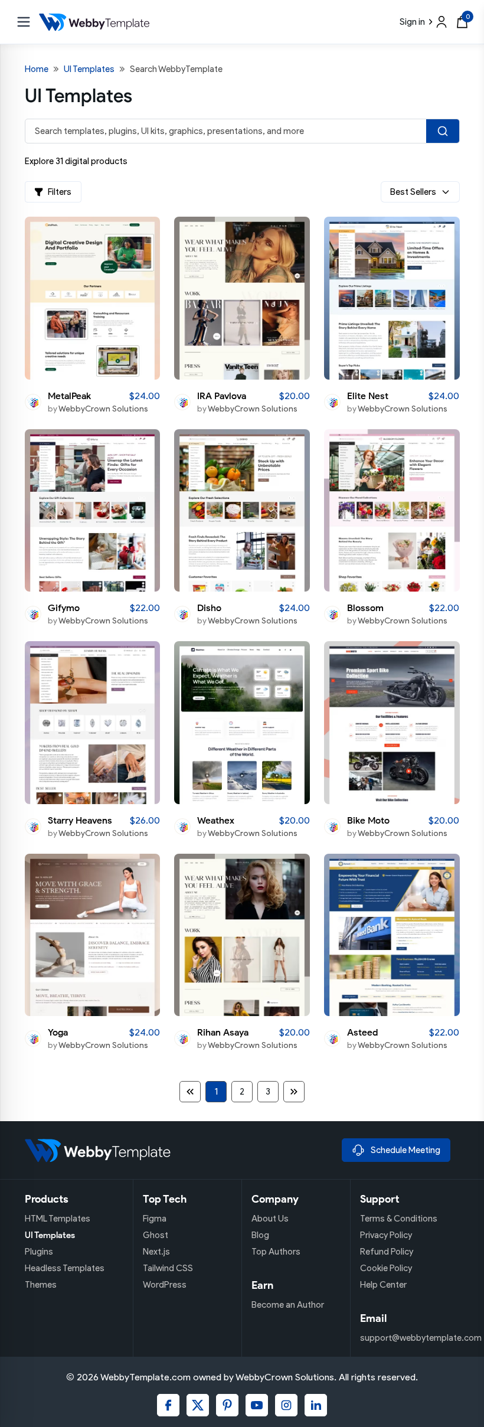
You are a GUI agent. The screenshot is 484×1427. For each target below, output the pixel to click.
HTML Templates (57, 1218)
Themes (41, 1284)
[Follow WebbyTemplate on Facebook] (168, 1405)
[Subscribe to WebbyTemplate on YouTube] (257, 1405)
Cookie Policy (386, 1268)
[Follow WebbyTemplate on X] (198, 1405)
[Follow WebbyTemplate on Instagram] (286, 1405)
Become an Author (287, 1304)
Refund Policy (386, 1251)
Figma (154, 1218)
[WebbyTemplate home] (178, 1150)
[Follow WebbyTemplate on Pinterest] (227, 1405)
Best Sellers (413, 192)
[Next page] (294, 1091)
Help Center (383, 1284)
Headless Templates (64, 1268)
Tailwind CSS (168, 1268)
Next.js (156, 1251)
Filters (59, 192)
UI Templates (89, 69)
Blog (260, 1235)
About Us (270, 1218)
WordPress (165, 1284)
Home (36, 69)
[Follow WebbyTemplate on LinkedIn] (316, 1405)
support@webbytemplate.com (421, 1338)
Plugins (39, 1251)
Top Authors (275, 1251)
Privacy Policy (386, 1235)
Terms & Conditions (398, 1218)
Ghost (155, 1235)
